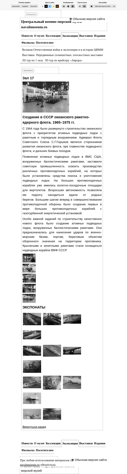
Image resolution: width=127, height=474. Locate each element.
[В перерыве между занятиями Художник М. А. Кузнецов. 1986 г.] (32, 367)
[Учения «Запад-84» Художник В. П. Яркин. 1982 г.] (52, 414)
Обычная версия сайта (102, 6)
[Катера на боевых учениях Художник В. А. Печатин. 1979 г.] (32, 414)
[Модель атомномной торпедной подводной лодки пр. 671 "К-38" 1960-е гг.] (52, 351)
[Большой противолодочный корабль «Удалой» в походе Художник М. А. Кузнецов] (72, 383)
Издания (99, 35)
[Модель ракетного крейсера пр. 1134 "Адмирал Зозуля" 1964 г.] (32, 335)
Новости (27, 35)
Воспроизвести (31, 14)
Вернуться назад (34, 426)
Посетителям (44, 42)
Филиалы (27, 42)
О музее (39, 35)
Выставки (86, 35)
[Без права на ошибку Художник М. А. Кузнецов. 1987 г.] (52, 383)
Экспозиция (70, 35)
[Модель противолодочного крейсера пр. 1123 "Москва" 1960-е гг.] (52, 319)
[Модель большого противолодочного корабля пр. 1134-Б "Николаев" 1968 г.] (32, 351)
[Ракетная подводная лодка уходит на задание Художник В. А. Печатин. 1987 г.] (32, 383)
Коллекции (53, 35)
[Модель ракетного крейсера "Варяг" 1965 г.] (32, 319)
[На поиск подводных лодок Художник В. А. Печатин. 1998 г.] (32, 398)
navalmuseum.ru (30, 465)
